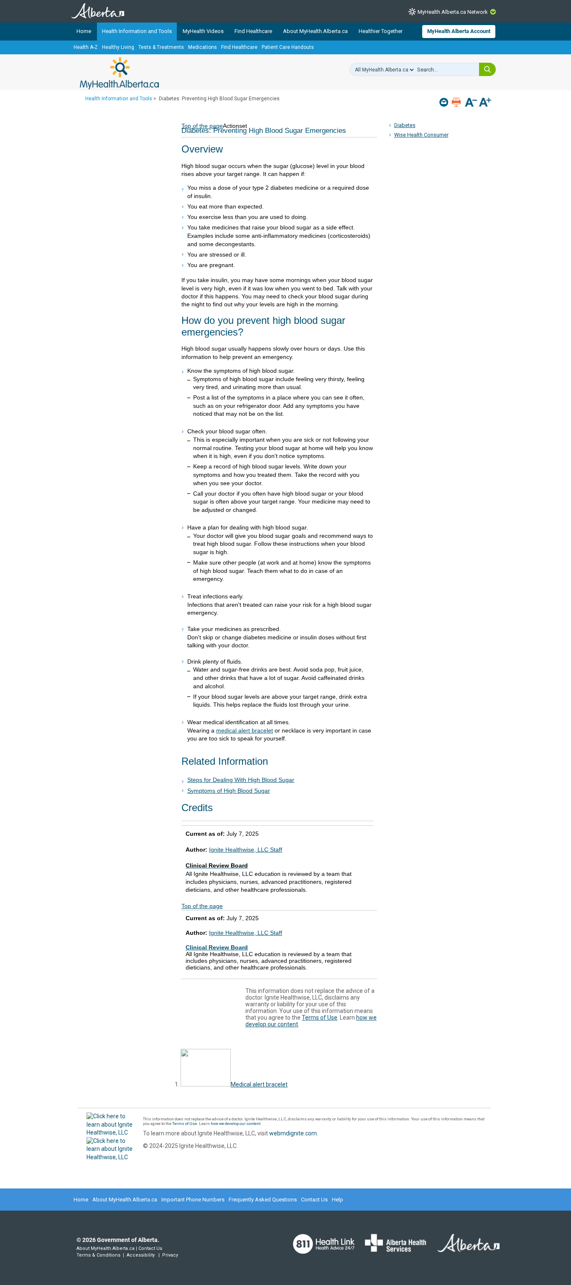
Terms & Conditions (98, 1255)
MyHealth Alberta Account (458, 31)
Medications (202, 47)
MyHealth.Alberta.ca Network (453, 12)
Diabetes (405, 125)
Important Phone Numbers (192, 1199)
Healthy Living (118, 47)
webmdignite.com (293, 1133)
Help (337, 1199)
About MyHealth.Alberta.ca (315, 31)
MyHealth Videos (203, 31)
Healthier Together (381, 31)
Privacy (170, 1255)
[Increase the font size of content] (485, 103)
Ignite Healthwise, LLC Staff (245, 849)
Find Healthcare (253, 31)
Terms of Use (319, 1017)
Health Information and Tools (137, 31)
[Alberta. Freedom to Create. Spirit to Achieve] (464, 1248)
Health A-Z (86, 47)
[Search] (487, 69)
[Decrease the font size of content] (471, 103)
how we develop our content (235, 1123)
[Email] (444, 102)
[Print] (457, 102)
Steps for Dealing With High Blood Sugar (240, 779)
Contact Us (314, 1199)
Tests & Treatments (161, 47)
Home (83, 31)
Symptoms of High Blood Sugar (228, 790)
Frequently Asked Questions (263, 1199)
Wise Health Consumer (421, 135)
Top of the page (202, 906)
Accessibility (141, 1255)
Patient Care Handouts (288, 47)
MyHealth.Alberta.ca (119, 73)
